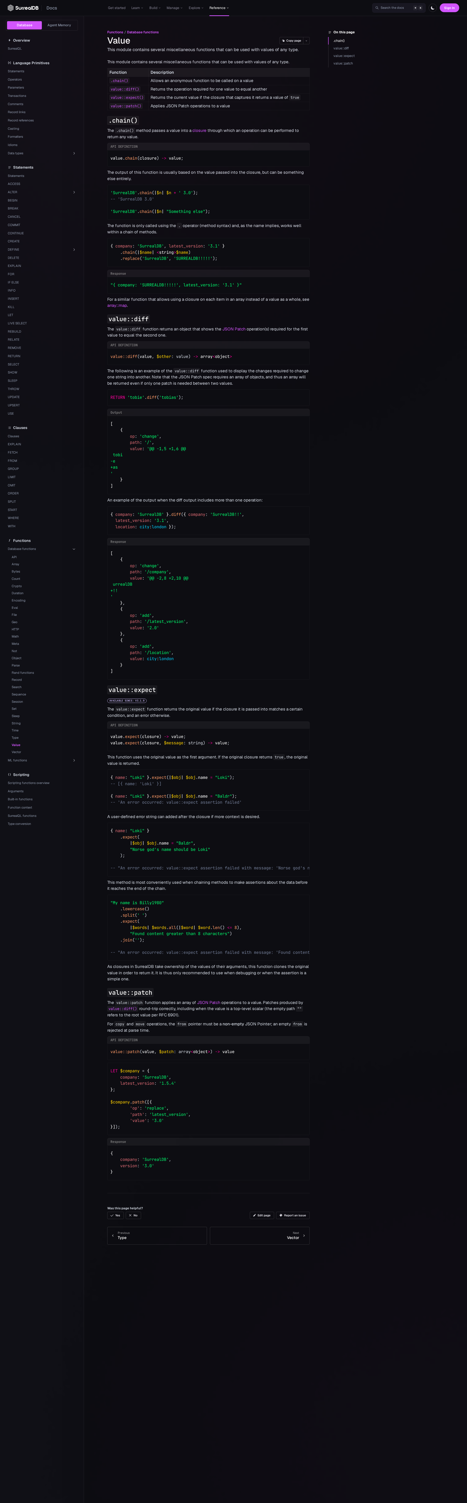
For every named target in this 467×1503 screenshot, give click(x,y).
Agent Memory (59, 25)
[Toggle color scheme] (433, 8)
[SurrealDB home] (23, 8)
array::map (117, 305)
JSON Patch (234, 329)
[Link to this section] (143, 120)
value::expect (344, 56)
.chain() (339, 40)
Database (24, 25)
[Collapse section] (103, 120)
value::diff (341, 48)
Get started (117, 8)
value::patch (343, 63)
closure (199, 130)
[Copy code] (302, 157)
